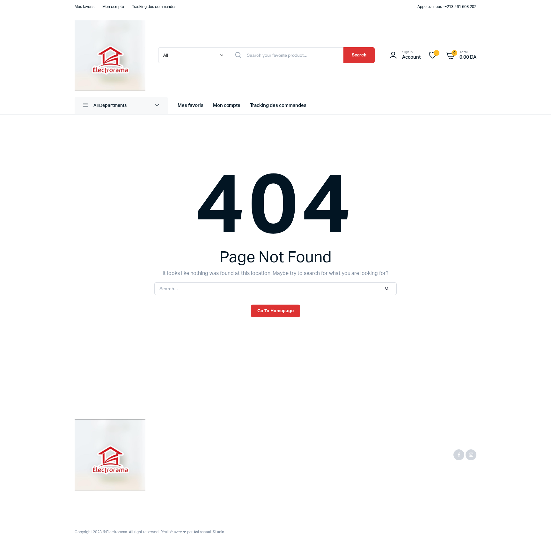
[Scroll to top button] (537, 540)
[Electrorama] (110, 55)
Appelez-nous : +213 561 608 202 (446, 7)
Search (359, 55)
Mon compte (113, 7)
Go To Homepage (275, 311)
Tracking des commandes (154, 7)
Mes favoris (84, 7)
